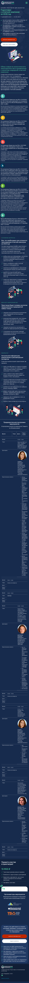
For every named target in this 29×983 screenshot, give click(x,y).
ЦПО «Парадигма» (5, 973)
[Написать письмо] (2, 975)
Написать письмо (5, 978)
